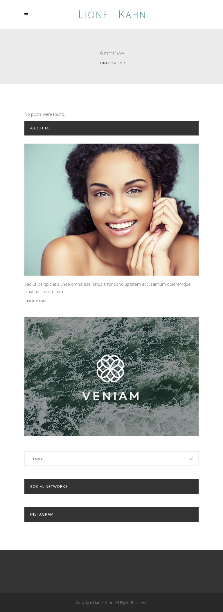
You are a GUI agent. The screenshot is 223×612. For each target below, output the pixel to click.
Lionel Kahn (110, 63)
